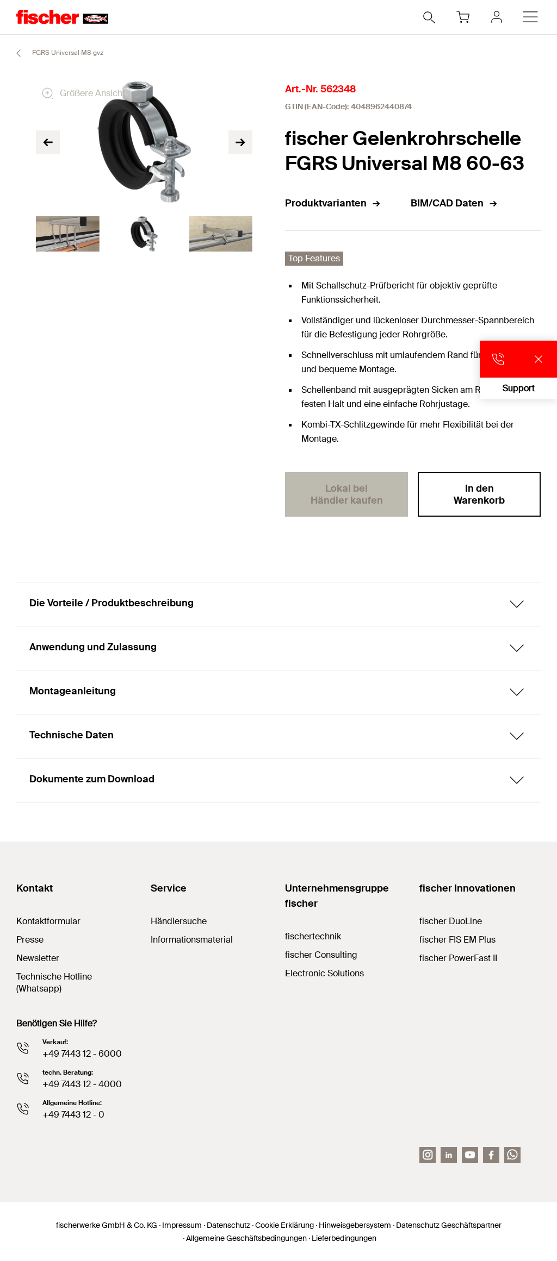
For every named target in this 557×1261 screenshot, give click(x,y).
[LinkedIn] (449, 1155)
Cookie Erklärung (284, 1225)
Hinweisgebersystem (355, 1225)
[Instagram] (427, 1155)
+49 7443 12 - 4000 (82, 1084)
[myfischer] (496, 16)
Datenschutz (228, 1225)
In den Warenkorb (479, 494)
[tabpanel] (68, 234)
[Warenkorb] (462, 16)
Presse (30, 939)
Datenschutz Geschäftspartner (449, 1225)
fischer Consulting (321, 955)
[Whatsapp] (512, 1155)
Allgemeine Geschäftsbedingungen (246, 1238)
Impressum (182, 1225)
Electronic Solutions (324, 973)
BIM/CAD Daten (447, 203)
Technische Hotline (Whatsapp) (54, 982)
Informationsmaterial (192, 939)
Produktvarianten (326, 203)
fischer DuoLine (450, 921)
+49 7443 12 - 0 (73, 1114)
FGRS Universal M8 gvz (66, 52)
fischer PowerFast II (458, 958)
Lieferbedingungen (344, 1238)
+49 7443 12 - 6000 (82, 1053)
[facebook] (491, 1155)
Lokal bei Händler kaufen (347, 494)
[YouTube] (470, 1155)
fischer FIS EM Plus (457, 939)
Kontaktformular (48, 921)
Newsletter (37, 958)
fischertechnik (313, 936)
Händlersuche (179, 921)
